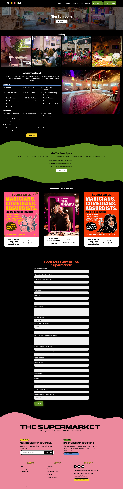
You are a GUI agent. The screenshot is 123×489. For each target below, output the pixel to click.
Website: (36, 378)
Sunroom (50, 474)
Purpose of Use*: (39, 306)
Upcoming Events (26, 469)
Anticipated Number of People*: (43, 330)
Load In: (36, 284)
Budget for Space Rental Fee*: (43, 346)
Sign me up (48, 452)
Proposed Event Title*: (41, 268)
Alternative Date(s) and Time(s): (43, 279)
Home (53, 3)
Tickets (97, 3)
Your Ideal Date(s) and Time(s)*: (43, 274)
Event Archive (24, 472)
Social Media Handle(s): (41, 389)
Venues (75, 3)
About (60, 3)
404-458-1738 (89, 473)
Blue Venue (51, 469)
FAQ (21, 466)
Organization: (38, 362)
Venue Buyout (52, 477)
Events (67, 3)
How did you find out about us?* (44, 394)
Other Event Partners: (40, 384)
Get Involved (85, 3)
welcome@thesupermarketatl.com (87, 470)
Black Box (50, 466)
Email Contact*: (39, 368)
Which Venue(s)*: (39, 317)
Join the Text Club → (71, 454)
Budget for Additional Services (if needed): (47, 352)
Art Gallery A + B (52, 472)
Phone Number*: (38, 373)
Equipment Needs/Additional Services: (45, 335)
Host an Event (110, 3)
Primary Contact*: (39, 357)
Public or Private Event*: (41, 323)
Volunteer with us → (81, 480)
